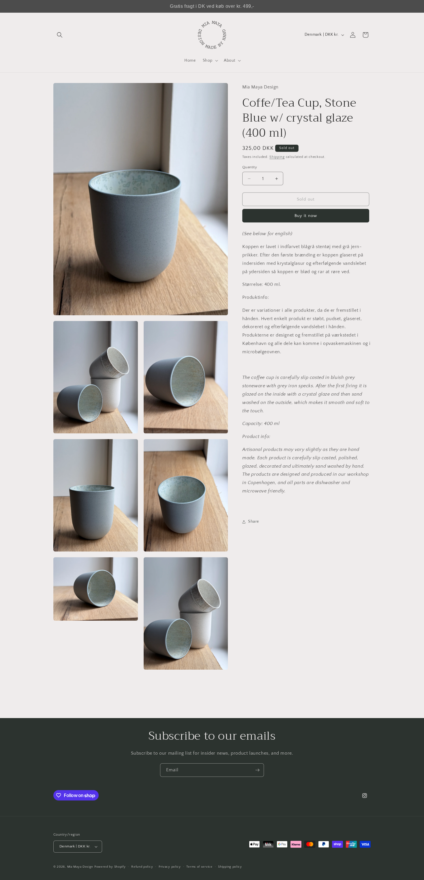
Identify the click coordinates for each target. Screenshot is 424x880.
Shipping (277, 157)
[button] (59, 35)
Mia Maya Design (80, 866)
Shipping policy (230, 866)
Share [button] (253, 521)
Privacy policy (170, 866)
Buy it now (305, 215)
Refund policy (142, 866)
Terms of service (199, 866)
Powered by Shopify (110, 866)
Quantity (249, 167)
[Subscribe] (257, 770)
